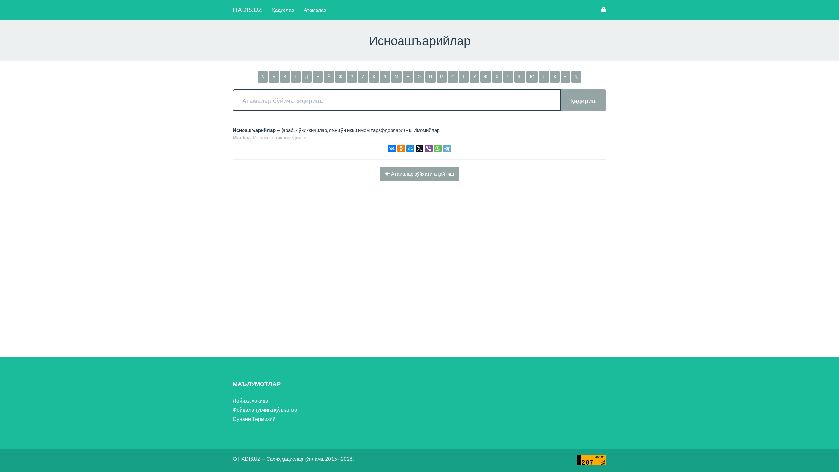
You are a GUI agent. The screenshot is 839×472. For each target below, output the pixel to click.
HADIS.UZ (247, 9)
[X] (419, 148)
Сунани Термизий (254, 419)
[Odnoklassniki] (401, 148)
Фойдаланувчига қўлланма (265, 409)
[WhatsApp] (438, 148)
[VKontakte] (392, 148)
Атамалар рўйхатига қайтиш (422, 174)
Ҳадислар (283, 10)
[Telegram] (447, 148)
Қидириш (583, 100)
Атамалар (315, 10)
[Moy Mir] (410, 148)
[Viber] (429, 148)
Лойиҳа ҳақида (250, 400)
